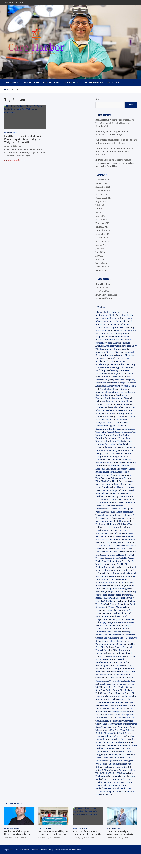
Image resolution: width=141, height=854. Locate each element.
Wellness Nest (102, 705)
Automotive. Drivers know (121, 582)
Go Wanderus (114, 785)
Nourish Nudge (102, 699)
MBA (124, 552)
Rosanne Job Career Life (124, 656)
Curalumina (113, 776)
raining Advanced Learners (118, 484)
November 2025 (103, 190)
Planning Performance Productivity (112, 438)
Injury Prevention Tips (93, 82)
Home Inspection (103, 613)
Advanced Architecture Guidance (111, 419)
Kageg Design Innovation (112, 622)
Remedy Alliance (118, 754)
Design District (112, 610)
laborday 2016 (102, 601)
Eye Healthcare (13, 82)
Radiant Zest (121, 678)
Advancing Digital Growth (107, 386)
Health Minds (128, 705)
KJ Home (130, 714)
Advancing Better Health (107, 321)
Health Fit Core (102, 748)
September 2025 (103, 198)
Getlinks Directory (104, 733)
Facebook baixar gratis (111, 552)
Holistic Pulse (115, 705)
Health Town (109, 453)
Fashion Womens (116, 607)
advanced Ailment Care (106, 312)
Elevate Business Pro (105, 653)
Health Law (115, 502)
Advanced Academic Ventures (120, 407)
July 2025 (99, 205)
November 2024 (103, 234)
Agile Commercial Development (110, 376)
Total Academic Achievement (109, 478)
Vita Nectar (117, 684)
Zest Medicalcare (127, 776)
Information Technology (107, 711)
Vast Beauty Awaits (116, 496)
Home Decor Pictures (119, 530)
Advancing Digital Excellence (118, 401)
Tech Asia (109, 539)
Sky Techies (126, 782)
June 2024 (100, 252)
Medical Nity (115, 773)
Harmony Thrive (123, 693)
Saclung (112, 564)
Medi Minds (120, 681)
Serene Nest (119, 690)
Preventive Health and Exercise (110, 462)
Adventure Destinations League (110, 392)
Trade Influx (122, 791)
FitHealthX (132, 754)
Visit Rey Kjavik (114, 542)
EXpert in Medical (117, 764)
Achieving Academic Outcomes (120, 416)
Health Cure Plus (110, 736)
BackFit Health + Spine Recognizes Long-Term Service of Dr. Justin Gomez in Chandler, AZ (115, 123)
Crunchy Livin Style (127, 573)
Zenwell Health (117, 739)
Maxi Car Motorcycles (118, 717)
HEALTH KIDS (115, 662)
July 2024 (99, 248)
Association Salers (104, 576)
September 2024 (103, 241)
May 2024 (100, 256)
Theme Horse (45, 849)
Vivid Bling (100, 591)
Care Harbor (119, 687)
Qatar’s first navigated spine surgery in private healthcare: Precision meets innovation (114, 151)
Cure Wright (101, 785)
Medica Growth (125, 751)
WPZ (126, 549)
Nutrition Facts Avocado (106, 533)
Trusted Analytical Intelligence (110, 487)
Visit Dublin (100, 542)
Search (98, 99)
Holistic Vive (116, 696)
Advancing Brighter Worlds (115, 349)
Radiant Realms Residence (119, 432)
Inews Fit (128, 721)
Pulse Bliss (109, 702)
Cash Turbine (106, 742)
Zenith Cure (105, 684)
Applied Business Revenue (117, 343)
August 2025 (101, 201)
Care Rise (108, 687)
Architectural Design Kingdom (114, 389)
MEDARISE (126, 767)
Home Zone (119, 714)
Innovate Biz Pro (121, 628)
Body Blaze (100, 671)
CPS (115, 591)
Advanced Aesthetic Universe (109, 410)
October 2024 (101, 237)
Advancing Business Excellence (110, 352)
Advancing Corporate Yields (119, 373)
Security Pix (118, 625)
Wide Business (102, 512)
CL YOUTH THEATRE (105, 545)
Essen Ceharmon (115, 675)
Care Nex (118, 702)
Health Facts (101, 496)
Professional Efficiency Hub (108, 524)
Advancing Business (113, 327)
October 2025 (101, 194)
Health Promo (121, 539)
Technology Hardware (114, 536)
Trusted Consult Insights (107, 638)
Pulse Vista (109, 678)
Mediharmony (111, 751)
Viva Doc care (102, 764)
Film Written (112, 573)
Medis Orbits (106, 794)
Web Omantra (114, 724)
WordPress (76, 849)
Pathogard (128, 761)
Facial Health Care (51, 82)
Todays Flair (101, 724)
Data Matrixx (101, 745)
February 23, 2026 (45, 837)
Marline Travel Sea (104, 714)
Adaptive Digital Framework (118, 521)
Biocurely (117, 761)
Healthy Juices (119, 613)
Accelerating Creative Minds (109, 364)
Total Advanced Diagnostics (118, 475)
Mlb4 (97, 588)
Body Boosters (126, 758)
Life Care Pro (110, 708)
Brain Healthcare (31, 82)
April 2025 (100, 216)
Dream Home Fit (116, 745)
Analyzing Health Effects (107, 423)
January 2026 (101, 183)
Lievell (108, 730)
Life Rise (99, 708)
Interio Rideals (127, 711)
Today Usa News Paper (112, 727)
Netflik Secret (116, 549)
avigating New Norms (105, 404)
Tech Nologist (129, 524)
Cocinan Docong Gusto (106, 567)
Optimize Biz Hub (124, 653)
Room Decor (129, 635)
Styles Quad (129, 604)
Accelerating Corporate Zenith (121, 383)
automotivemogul (104, 761)
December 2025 (102, 187)
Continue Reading (13, 160)
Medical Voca (101, 779)
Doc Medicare (111, 770)
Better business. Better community (111, 570)
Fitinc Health (101, 481)
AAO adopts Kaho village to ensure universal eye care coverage (53, 834)
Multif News (129, 727)
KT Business (101, 717)
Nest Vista (105, 696)
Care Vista (128, 702)
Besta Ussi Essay (103, 598)
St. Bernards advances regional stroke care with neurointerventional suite (87, 834)
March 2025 (101, 219)
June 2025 (100, 209)
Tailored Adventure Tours (118, 459)
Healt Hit (115, 493)
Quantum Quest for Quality (116, 435)
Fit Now (127, 478)
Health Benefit (128, 502)
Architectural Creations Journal (110, 361)
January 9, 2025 (10, 146)
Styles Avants (101, 607)
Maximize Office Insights (119, 644)
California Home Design (107, 450)
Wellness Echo (129, 696)
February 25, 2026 (11, 837)
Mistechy (99, 730)
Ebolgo (109, 591)
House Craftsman (103, 656)
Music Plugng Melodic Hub (122, 668)
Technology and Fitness (116, 490)
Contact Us (112, 82)
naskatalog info (108, 588)
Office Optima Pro (128, 638)
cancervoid (115, 767)
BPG (131, 549)
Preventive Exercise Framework (116, 499)
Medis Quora (109, 791)
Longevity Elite (102, 754)
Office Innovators (121, 650)
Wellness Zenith (107, 693)
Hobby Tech (101, 527)
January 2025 (101, 227)
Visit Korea (110, 506)
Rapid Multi (118, 733)
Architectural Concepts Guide (116, 358)
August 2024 (101, 245)
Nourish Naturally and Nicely (109, 441)
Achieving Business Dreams (120, 318)
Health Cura (101, 776)
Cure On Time (113, 782)
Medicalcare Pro (127, 770)
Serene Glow (108, 681)
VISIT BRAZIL (126, 493)
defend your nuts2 (124, 595)
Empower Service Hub (106, 632)
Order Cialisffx (120, 558)
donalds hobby (128, 542)
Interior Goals (116, 604)
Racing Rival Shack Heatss (112, 555)
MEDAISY (100, 770)
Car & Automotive (121, 576)
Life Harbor (128, 684)
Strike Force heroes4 (105, 595)
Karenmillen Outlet (125, 598)
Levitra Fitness (123, 545)
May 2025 (100, 212)
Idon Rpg (129, 585)
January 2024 (101, 270)
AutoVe (131, 539)
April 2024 (100, 259)
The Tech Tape (118, 730)
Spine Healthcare (71, 82)
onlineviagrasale (124, 588)
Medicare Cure (117, 748)
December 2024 (103, 230)
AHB (113, 598)
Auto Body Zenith (120, 333)
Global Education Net (123, 742)
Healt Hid (99, 506)
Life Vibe (99, 687)
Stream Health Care (118, 601)
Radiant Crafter (127, 671)
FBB (97, 552)
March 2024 (101, 263)
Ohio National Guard (111, 561)
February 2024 (102, 266)
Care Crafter (107, 690)
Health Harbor (117, 699)
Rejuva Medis (114, 788)
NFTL (120, 591)
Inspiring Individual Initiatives (117, 515)
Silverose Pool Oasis (116, 665)
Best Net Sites (123, 564)
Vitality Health (102, 773)
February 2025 (102, 223)
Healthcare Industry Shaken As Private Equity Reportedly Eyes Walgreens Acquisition (23, 139)
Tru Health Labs (126, 736)
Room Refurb (126, 610)
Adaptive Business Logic (107, 336)
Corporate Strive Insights (107, 619)
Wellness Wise (113, 671)
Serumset (126, 724)
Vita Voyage (100, 675)
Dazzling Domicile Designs (122, 447)
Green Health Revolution (107, 758)
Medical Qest (127, 773)
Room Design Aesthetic (106, 659)
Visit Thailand (117, 444)
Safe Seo (130, 730)
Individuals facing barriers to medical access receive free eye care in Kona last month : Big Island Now (114, 163)
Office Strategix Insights (107, 641)
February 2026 (102, 180)
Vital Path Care (102, 739)
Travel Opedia (126, 509)
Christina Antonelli (127, 567)
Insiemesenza (102, 585)
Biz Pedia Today (116, 721)
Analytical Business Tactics (108, 346)
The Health (113, 481)
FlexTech (105, 604)
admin (21, 146)
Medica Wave (130, 745)
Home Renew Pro (125, 708)
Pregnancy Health (117, 779)
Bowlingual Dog (117, 585)
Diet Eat (111, 527)
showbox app (130, 591)
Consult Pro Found (118, 616)
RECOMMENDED (14, 803)
